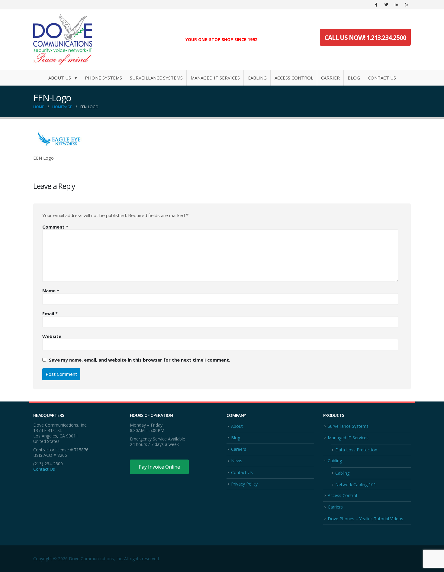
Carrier (330, 78)
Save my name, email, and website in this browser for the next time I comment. (139, 359)
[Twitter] (386, 4)
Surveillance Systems (156, 78)
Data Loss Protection (356, 450)
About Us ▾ (62, 78)
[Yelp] (406, 4)
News (236, 460)
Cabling (257, 78)
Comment (55, 226)
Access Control (294, 78)
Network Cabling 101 (355, 484)
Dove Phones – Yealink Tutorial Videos (365, 519)
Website (51, 336)
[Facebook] (376, 4)
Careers (238, 449)
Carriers (335, 507)
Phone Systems (103, 78)
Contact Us (382, 78)
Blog (354, 78)
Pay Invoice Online (159, 466)
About (237, 426)
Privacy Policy (244, 484)
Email (50, 313)
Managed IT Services (215, 78)
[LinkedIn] (396, 4)
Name (50, 290)
